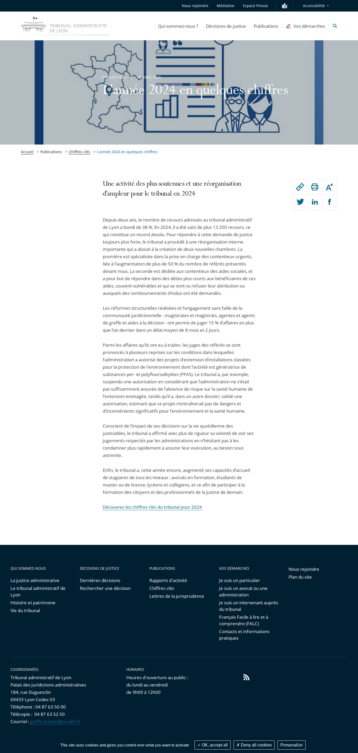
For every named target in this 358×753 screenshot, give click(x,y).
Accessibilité (314, 5)
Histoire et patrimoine (33, 603)
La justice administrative (34, 580)
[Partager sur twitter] (300, 202)
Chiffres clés (79, 151)
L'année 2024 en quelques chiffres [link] (127, 151)
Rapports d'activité (168, 580)
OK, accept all (214, 745)
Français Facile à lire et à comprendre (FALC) (243, 620)
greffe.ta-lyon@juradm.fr (55, 721)
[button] (178, 26)
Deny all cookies (256, 745)
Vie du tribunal (25, 610)
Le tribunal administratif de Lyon (38, 591)
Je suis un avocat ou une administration (243, 591)
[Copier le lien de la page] (300, 187)
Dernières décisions (100, 580)
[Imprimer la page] (314, 187)
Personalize (291, 745)
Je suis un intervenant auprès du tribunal (248, 606)
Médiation (226, 5)
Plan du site (300, 577)
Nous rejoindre (195, 5)
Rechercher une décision (105, 588)
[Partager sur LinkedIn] (314, 202)
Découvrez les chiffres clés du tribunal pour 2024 (152, 507)
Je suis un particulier (239, 580)
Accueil (27, 151)
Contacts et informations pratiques (244, 634)
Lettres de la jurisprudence (176, 596)
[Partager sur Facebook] (329, 202)
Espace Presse (255, 5)
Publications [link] (51, 151)
